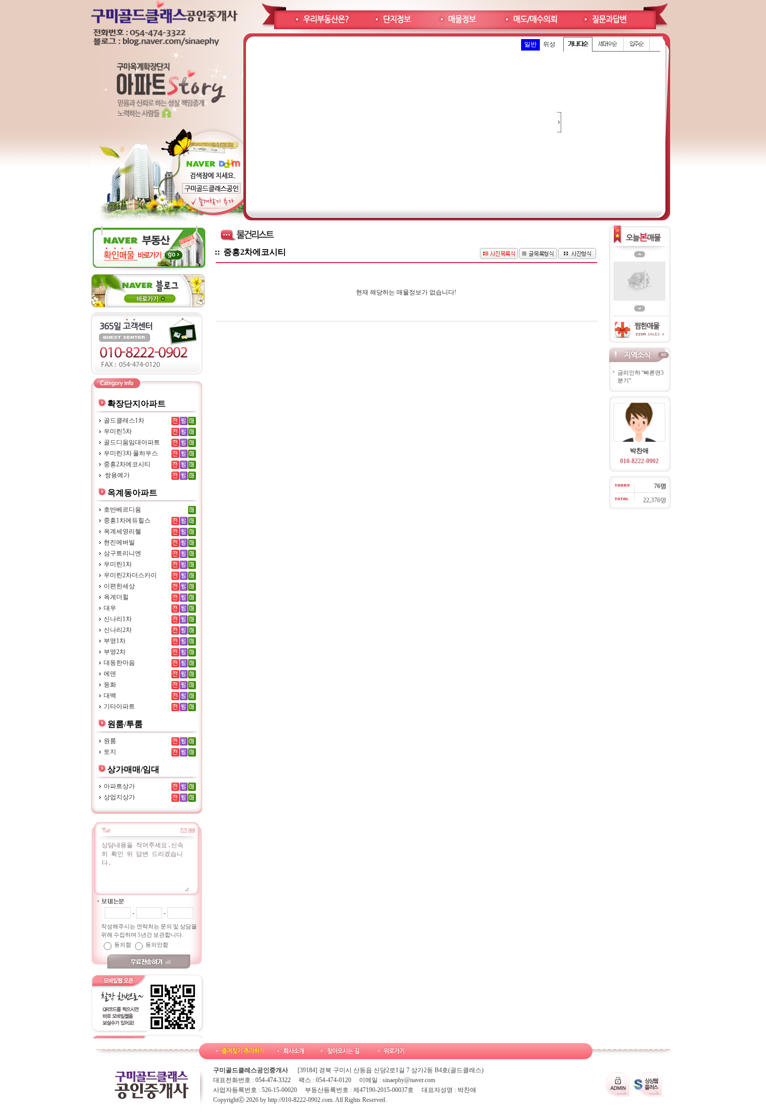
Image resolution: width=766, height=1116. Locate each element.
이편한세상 (119, 586)
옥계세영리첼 (122, 531)
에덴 (110, 673)
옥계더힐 (116, 597)
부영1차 (115, 640)
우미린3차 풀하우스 (131, 453)
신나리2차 (118, 630)
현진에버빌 (119, 542)
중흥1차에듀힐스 (127, 520)
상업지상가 (119, 797)
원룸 (110, 741)
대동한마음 (119, 662)
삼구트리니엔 (122, 553)
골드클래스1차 (124, 420)
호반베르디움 (122, 509)
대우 (110, 608)
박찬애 (639, 450)
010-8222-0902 (639, 461)
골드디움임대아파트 (132, 442)
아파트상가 (119, 786)
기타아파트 (119, 706)
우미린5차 (118, 431)
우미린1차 (118, 564)
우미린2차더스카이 (130, 575)
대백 (110, 695)
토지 (110, 751)
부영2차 (115, 651)
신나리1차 (118, 619)
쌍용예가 (117, 475)
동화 (110, 684)
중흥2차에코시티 (127, 464)
